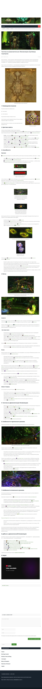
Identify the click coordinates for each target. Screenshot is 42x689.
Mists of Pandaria (5, 661)
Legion (2, 666)
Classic (2, 651)
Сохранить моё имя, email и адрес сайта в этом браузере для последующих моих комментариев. (19, 635)
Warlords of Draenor (5, 663)
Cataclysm (3, 659)
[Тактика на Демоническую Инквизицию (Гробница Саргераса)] (21, 40)
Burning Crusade (5, 654)
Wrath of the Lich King (6, 656)
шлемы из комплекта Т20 (19, 552)
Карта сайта (3, 679)
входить (26, 267)
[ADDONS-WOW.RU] (21, 20)
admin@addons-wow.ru (17, 679)
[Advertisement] (21, 7)
